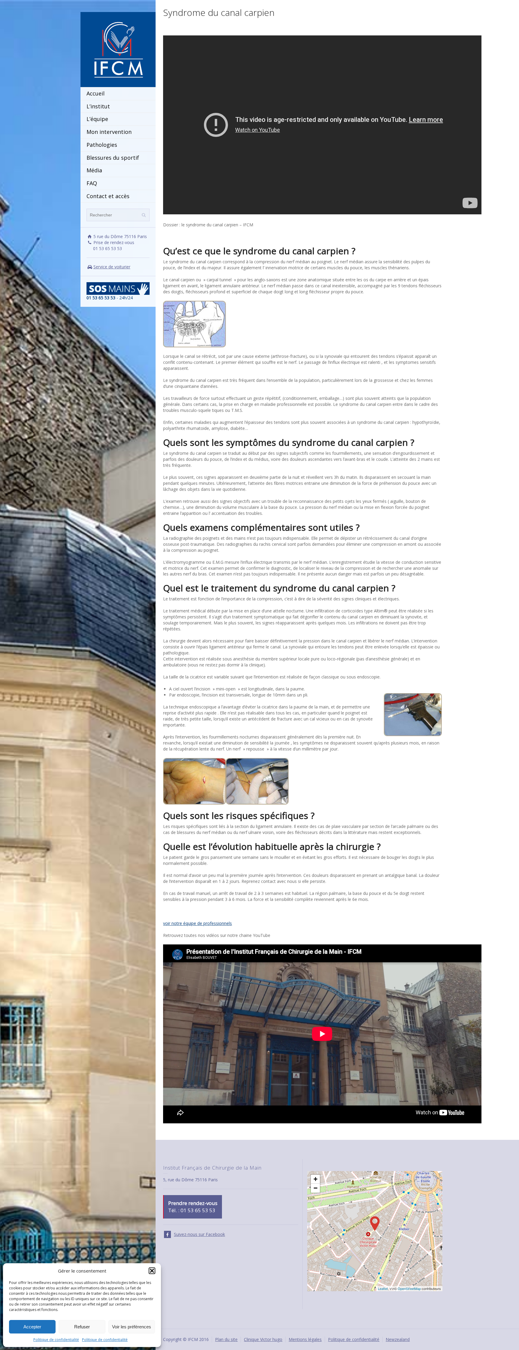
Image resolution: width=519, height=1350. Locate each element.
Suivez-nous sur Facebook (199, 1234)
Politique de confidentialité (56, 1339)
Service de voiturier (111, 267)
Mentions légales (305, 1339)
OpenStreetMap (409, 1288)
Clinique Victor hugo (263, 1339)
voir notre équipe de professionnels (197, 923)
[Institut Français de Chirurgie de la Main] (118, 49)
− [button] (315, 1188)
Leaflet (383, 1288)
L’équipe (97, 118)
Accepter (32, 1326)
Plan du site (226, 1339)
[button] (152, 1271)
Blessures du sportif (112, 157)
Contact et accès (107, 196)
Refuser (82, 1326)
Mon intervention (109, 131)
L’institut (98, 106)
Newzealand (398, 1339)
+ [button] (315, 1179)
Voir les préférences (131, 1326)
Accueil (95, 93)
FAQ (91, 183)
